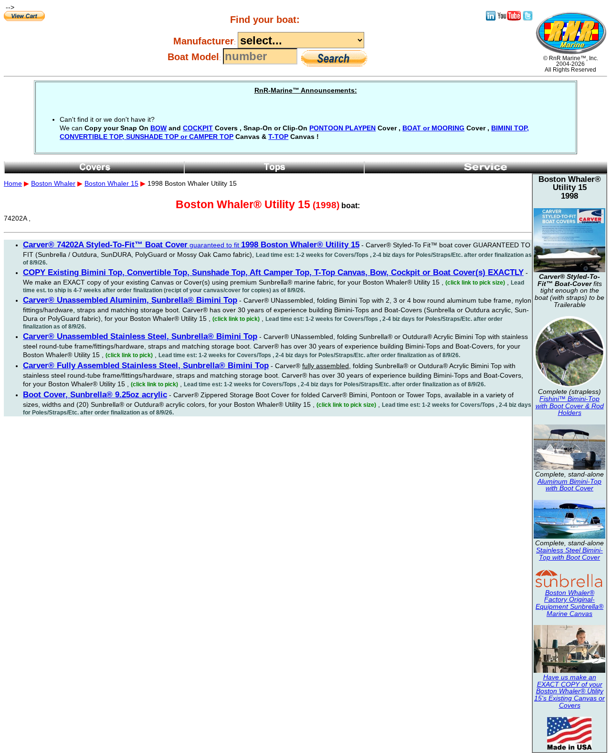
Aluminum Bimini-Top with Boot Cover (569, 484)
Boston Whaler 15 (111, 183)
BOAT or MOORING (433, 128)
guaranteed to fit (191, 245)
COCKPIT (198, 128)
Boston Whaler (53, 183)
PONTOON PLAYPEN (342, 128)
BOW (158, 128)
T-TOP (278, 136)
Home (13, 183)
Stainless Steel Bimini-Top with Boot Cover (569, 553)
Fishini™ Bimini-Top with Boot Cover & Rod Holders (570, 405)
